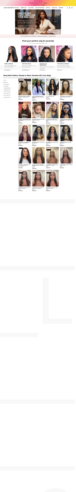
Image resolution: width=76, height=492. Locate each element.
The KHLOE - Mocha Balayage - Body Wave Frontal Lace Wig (66, 165)
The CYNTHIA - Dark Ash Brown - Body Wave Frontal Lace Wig (24, 188)
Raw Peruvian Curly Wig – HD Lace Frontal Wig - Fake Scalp (38, 142)
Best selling (6, 86)
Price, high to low (7, 93)
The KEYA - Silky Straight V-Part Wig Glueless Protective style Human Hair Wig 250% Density (38, 97)
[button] (40, 7)
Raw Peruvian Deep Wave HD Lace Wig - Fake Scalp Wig (66, 142)
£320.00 (19, 98)
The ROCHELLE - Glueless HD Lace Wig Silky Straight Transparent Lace (24, 165)
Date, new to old (7, 97)
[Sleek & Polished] (11, 54)
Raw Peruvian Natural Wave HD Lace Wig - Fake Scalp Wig (52, 142)
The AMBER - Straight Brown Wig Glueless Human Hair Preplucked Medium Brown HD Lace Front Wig (24, 120)
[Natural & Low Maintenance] (47, 54)
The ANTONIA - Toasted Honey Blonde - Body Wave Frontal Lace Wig (38, 188)
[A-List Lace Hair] (8, 7)
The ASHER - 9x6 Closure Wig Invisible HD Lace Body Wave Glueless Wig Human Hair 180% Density (66, 120)
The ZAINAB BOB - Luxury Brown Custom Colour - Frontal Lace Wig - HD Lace (66, 96)
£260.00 (61, 121)
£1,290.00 (47, 97)
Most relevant (6, 84)
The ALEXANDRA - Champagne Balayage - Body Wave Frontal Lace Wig (52, 165)
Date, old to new (7, 95)
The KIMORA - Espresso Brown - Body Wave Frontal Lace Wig (51, 188)
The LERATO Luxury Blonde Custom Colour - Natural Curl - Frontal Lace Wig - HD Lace (52, 120)
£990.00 (47, 121)
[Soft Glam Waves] (29, 54)
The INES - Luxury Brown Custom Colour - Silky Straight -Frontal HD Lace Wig (24, 96)
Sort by (4, 80)
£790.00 (47, 166)
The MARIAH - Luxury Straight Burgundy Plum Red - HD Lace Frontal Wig (24, 142)
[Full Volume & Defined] (64, 54)
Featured (6, 82)
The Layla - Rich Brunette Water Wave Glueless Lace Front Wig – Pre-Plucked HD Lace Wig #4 (38, 165)
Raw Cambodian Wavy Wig (50, 96)
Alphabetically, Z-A (7, 89)
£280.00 (19, 121)
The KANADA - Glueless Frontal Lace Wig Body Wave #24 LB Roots (38, 119)
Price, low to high (7, 91)
